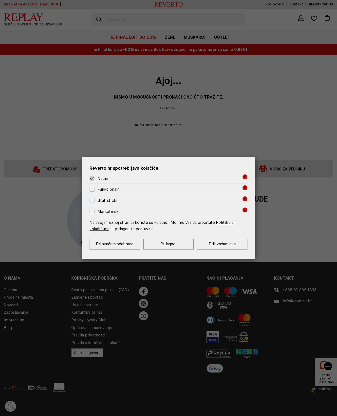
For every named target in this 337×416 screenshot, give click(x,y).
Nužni (102, 178)
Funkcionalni (109, 189)
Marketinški (108, 211)
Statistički (107, 200)
